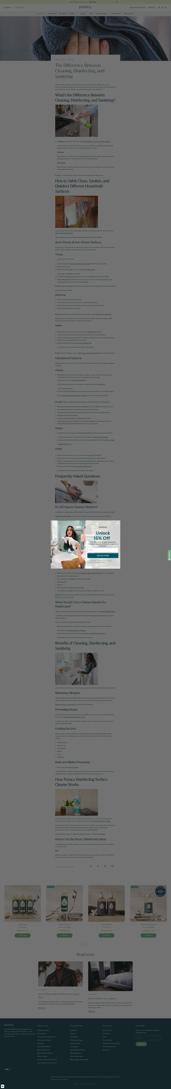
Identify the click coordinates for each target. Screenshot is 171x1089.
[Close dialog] (118, 522)
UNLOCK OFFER (103, 556)
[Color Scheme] (2, 1086)
